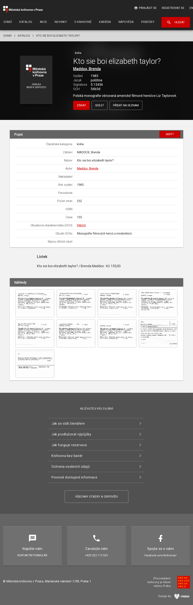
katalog (24, 35)
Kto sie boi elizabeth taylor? (58, 35)
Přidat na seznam (126, 105)
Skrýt (170, 134)
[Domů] (23, 9)
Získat (81, 105)
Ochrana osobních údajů (70, 466)
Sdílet (99, 105)
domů (7, 35)
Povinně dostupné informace (74, 477)
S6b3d (81, 225)
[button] (36, 80)
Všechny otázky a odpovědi (96, 496)
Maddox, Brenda (87, 68)
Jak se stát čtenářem (68, 423)
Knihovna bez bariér (67, 456)
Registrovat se (173, 7)
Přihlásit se (145, 8)
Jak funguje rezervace (69, 445)
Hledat (176, 22)
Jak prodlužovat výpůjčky (71, 434)
